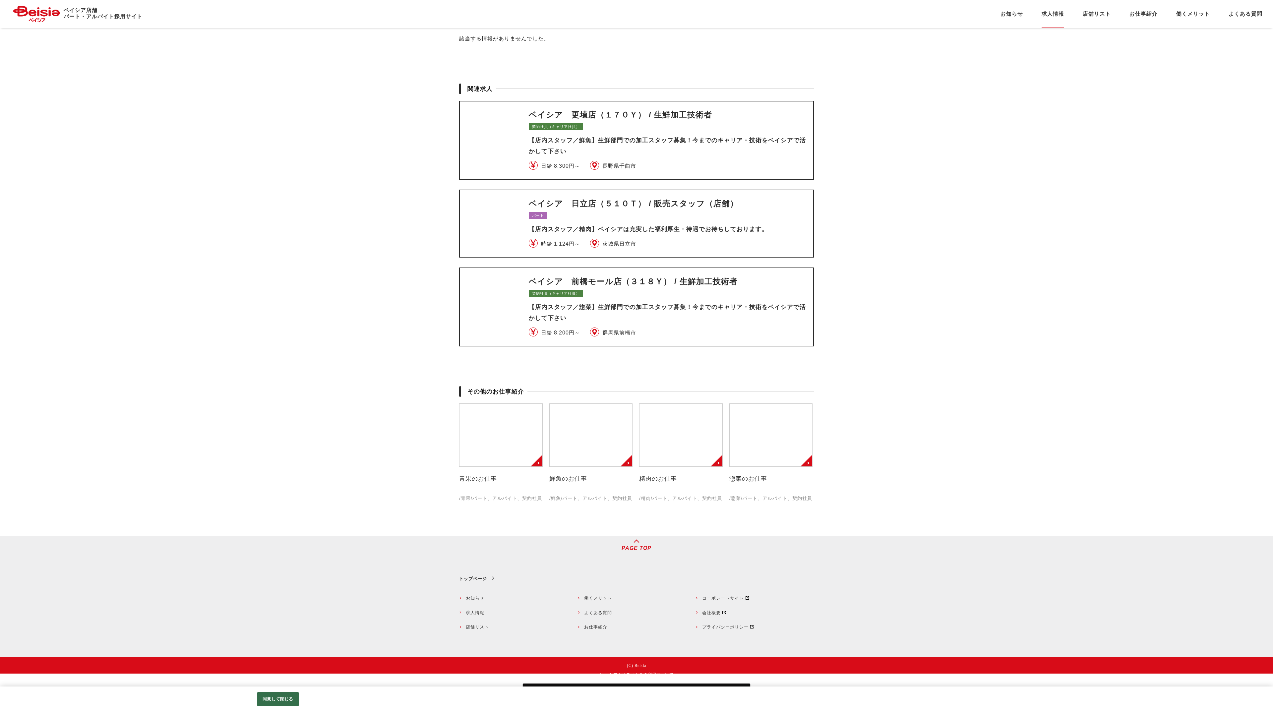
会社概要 (711, 612)
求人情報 (475, 612)
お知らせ (475, 598)
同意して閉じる (278, 698)
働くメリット (598, 598)
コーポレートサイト (723, 598)
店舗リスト (477, 627)
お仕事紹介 (595, 627)
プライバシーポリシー (725, 627)
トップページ (473, 578)
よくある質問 (598, 612)
